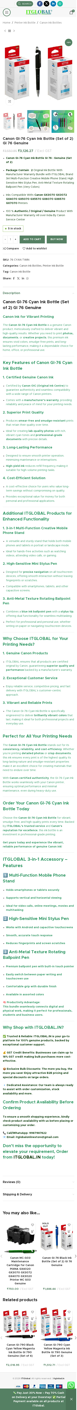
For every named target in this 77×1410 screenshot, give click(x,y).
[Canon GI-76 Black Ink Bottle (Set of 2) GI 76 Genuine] (56, 1237)
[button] (6, 72)
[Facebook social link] (40, 4)
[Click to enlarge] (10, 101)
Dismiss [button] (71, 1399)
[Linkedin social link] (53, 4)
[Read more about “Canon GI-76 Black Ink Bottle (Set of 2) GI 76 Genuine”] (69, 1231)
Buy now (56, 239)
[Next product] (14, 31)
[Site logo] (38, 12)
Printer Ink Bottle (25, 22)
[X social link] (46, 4)
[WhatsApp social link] (60, 4)
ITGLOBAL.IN (27, 1157)
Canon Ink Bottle (20, 272)
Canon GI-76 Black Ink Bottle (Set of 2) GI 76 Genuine (57, 1262)
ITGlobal (25, 1378)
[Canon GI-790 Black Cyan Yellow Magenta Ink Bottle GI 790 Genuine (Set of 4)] (20, 1324)
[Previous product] (5, 31)
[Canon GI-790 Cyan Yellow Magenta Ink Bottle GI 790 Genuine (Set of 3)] (56, 1324)
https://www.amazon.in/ (19, 1166)
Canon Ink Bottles (51, 22)
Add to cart (32, 239)
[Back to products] (9, 31)
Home (6, 22)
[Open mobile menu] (7, 12)
